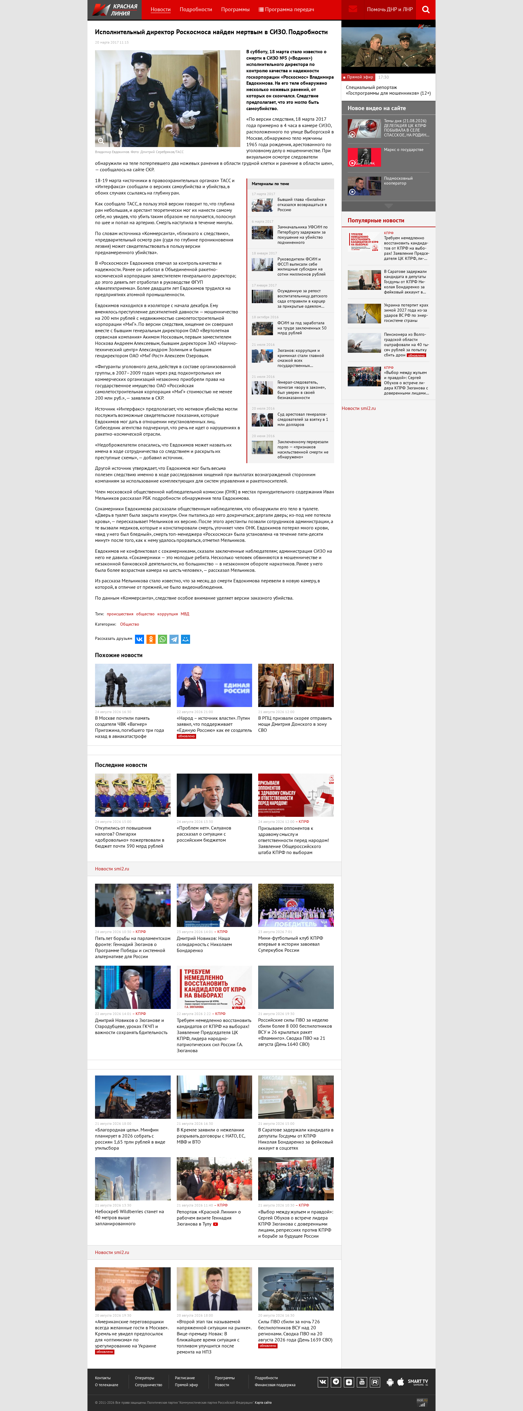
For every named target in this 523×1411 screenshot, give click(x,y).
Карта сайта (263, 1403)
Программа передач (289, 9)
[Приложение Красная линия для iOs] (400, 1382)
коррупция (167, 614)
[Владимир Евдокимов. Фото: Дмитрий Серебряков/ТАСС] (167, 98)
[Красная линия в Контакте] (323, 1382)
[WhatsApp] (162, 639)
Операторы (144, 1378)
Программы (235, 9)
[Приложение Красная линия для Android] (390, 1382)
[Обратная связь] (352, 10)
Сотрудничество (148, 1385)
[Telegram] (174, 639)
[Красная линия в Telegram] (336, 1382)
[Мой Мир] (185, 639)
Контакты (103, 1378)
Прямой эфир (186, 1385)
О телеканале (106, 1385)
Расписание (185, 1378)
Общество (129, 624)
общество (145, 614)
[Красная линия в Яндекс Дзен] (349, 1382)
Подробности (196, 9)
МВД (184, 614)
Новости (161, 9)
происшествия (120, 614)
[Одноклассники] (151, 639)
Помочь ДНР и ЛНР (390, 9)
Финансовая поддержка (275, 1385)
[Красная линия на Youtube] (362, 1382)
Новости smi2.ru (112, 869)
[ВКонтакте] (139, 639)
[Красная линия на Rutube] (375, 1382)
